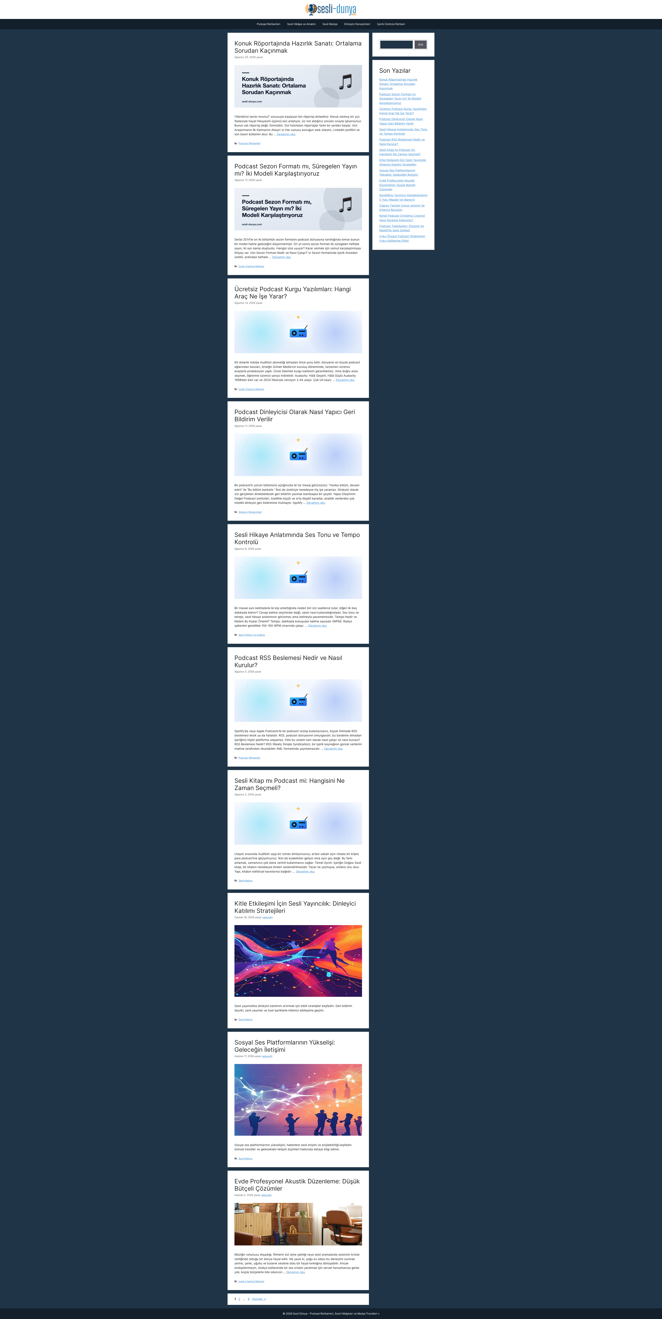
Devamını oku (286, 134)
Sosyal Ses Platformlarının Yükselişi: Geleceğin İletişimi (284, 1046)
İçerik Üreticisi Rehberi (391, 24)
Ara (420, 44)
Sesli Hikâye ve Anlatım (301, 24)
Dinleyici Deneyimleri (357, 24)
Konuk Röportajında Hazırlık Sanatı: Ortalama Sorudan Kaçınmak (398, 84)
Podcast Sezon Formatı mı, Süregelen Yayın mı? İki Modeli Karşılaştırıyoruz (295, 169)
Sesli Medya (330, 24)
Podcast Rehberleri (268, 24)
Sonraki (259, 1299)
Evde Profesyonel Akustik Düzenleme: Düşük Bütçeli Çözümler (397, 185)
